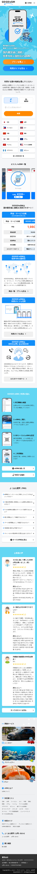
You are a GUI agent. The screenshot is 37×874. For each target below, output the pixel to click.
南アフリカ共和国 (21, 806)
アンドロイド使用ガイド (25, 824)
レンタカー (13, 870)
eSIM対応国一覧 (19, 156)
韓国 (3, 804)
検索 (18, 113)
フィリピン (14, 801)
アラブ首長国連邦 (13, 811)
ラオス (27, 809)
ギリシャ (12, 806)
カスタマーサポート (17, 379)
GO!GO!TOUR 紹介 (16, 865)
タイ (20, 801)
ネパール (4, 811)
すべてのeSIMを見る (7, 814)
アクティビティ (21, 870)
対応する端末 (16, 826)
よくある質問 (5, 836)
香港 (29, 801)
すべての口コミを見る (18, 710)
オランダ (14, 809)
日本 (3, 801)
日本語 (29, 3)
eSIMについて (6, 791)
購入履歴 (4, 846)
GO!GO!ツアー (19, 872)
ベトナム (14, 804)
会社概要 (4, 862)
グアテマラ (5, 806)
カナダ (21, 809)
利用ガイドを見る (17, 68)
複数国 (26, 101)
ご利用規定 (23, 862)
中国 (25, 801)
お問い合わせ (14, 836)
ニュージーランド (25, 811)
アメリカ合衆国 (23, 804)
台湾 (8, 801)
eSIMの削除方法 (6, 826)
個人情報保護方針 (13, 862)
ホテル (28, 870)
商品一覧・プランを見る (17, 291)
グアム (8, 804)
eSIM (32, 870)
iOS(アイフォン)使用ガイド (9, 824)
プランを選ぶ (17, 62)
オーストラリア (6, 809)
